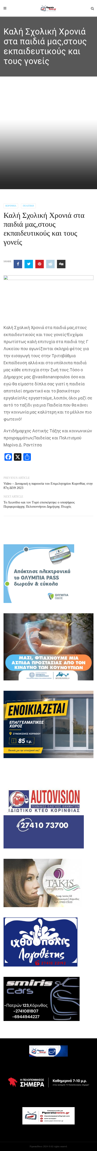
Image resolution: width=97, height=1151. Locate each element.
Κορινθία (10, 205)
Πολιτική (28, 205)
